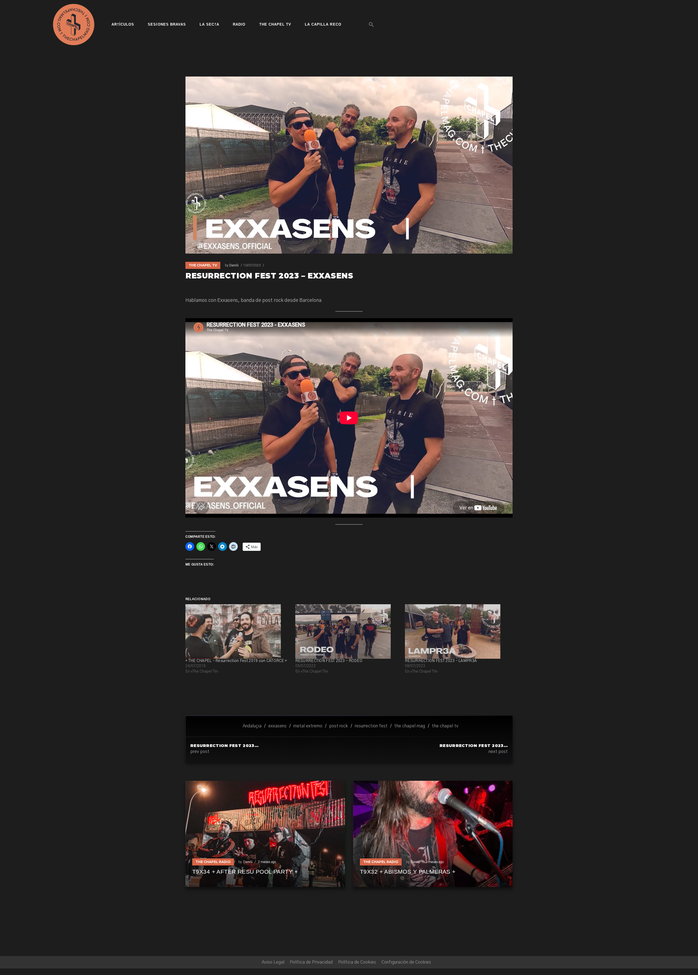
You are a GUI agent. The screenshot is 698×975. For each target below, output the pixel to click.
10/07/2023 (252, 265)
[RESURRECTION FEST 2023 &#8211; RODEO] (347, 631)
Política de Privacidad (311, 962)
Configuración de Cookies (406, 962)
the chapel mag (409, 726)
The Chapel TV (203, 265)
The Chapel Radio (213, 862)
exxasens (277, 726)
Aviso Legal (273, 962)
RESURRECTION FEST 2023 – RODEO (328, 661)
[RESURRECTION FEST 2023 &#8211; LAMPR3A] (457, 631)
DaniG (234, 265)
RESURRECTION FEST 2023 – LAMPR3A (441, 661)
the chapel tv (445, 726)
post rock (338, 726)
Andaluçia (252, 726)
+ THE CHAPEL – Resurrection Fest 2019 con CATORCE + (236, 661)
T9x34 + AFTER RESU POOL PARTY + (245, 871)
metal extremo (307, 726)
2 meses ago (267, 862)
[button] (371, 24)
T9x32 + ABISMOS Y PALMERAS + (408, 871)
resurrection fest (371, 726)
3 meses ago (435, 862)
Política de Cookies (357, 962)
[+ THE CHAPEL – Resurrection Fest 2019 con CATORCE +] (237, 631)
